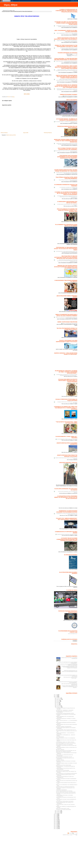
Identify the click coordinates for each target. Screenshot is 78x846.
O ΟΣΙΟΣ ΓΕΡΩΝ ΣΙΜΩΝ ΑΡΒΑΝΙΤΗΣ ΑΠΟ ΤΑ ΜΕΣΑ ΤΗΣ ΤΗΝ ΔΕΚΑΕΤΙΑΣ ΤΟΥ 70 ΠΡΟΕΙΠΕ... (69, 686)
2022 (56, 824)
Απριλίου (58, 701)
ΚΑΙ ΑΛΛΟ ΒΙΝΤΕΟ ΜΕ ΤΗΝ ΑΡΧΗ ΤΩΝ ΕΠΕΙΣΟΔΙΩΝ (65, 792)
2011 (56, 695)
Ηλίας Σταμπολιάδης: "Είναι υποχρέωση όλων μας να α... (66, 729)
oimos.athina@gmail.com (72, 633)
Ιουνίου (57, 703)
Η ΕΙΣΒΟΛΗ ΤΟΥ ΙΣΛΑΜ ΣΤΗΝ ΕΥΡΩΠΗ (63, 809)
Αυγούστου (58, 705)
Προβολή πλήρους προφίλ (67, 834)
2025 (56, 827)
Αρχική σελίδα (25, 132)
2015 (56, 816)
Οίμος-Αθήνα (10, 5)
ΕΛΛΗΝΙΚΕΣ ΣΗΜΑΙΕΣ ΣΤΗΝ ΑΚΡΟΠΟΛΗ (63, 726)
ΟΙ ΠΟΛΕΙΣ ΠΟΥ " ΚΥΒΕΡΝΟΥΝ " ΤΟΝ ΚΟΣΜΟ (64, 710)
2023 (56, 825)
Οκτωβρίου (58, 810)
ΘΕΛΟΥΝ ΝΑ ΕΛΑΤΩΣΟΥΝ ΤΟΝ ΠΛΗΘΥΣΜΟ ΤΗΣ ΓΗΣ (66, 750)
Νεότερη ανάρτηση (4, 132)
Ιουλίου (57, 704)
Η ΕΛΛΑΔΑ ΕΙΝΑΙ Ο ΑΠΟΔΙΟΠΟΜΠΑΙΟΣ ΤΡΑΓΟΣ (65, 713)
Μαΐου (57, 702)
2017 (56, 818)
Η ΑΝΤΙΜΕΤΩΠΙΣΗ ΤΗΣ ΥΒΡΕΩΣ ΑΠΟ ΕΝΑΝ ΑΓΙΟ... (65, 786)
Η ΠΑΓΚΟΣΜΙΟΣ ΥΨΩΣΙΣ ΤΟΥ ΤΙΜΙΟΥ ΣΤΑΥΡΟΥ (65, 742)
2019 (56, 820)
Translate (75, 55)
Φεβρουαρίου (58, 699)
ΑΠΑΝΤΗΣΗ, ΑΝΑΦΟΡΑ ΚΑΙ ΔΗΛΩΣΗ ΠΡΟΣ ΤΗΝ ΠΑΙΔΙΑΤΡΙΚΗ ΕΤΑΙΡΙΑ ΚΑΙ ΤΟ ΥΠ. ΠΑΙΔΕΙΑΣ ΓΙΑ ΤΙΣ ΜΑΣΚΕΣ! (69, 667)
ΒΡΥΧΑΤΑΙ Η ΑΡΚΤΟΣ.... (60, 749)
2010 (56, 694)
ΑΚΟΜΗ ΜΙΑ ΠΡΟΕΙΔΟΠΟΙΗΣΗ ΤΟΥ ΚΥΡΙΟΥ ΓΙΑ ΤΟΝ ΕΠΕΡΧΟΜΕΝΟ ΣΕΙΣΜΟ (69, 671)
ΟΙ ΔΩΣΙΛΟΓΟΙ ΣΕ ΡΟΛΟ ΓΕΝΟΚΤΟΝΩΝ (63, 765)
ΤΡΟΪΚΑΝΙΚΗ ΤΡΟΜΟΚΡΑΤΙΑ (61, 789)
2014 (56, 815)
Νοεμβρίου (58, 811)
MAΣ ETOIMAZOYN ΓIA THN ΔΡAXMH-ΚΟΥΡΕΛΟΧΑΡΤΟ (66, 773)
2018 (56, 819)
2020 (56, 821)
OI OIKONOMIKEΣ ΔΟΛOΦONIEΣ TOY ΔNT (64, 756)
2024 (56, 826)
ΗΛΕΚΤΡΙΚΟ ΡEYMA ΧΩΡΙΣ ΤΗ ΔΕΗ (62, 808)
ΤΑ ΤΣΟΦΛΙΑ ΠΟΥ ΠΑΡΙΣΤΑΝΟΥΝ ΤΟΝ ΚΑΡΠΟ (64, 801)
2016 (56, 817)
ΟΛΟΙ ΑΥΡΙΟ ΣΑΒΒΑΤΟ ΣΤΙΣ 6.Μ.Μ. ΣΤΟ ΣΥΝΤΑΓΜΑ (66, 743)
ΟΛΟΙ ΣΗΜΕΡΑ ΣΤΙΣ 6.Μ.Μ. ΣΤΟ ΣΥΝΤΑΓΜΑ (64, 744)
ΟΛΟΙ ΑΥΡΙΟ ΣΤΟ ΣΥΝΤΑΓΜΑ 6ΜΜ (62, 770)
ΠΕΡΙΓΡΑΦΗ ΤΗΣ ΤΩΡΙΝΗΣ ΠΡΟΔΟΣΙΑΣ (63, 751)
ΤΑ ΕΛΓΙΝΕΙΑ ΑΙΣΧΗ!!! (60, 736)
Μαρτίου (57, 700)
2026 (56, 828)
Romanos (70, 833)
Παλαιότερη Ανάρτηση (48, 132)
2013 (56, 814)
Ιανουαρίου (58, 698)
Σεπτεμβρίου (58, 707)
